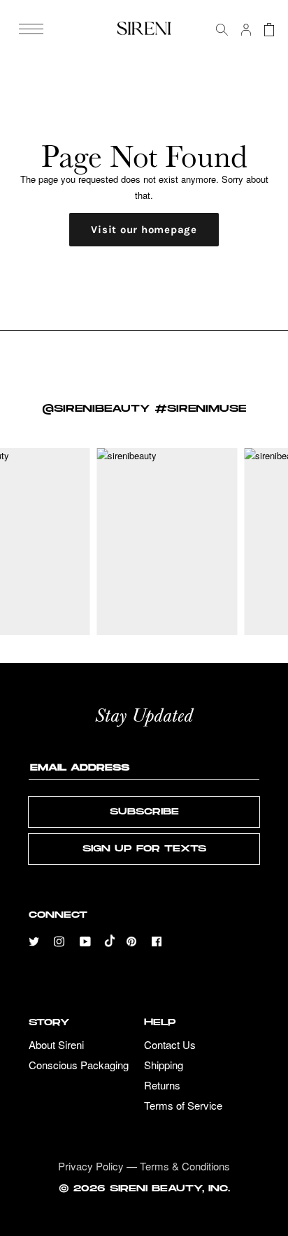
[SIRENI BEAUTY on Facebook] (158, 939)
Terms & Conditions (185, 1166)
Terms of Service (183, 1105)
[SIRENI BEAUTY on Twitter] (36, 939)
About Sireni (56, 1045)
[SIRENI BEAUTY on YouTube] (86, 939)
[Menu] (31, 29)
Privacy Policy (91, 1166)
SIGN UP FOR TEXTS (144, 848)
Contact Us (170, 1045)
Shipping (163, 1065)
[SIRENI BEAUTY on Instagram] (61, 939)
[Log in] (241, 30)
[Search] (217, 30)
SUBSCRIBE (144, 811)
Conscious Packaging (79, 1065)
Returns (162, 1085)
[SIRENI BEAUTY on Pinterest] (133, 939)
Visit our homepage (144, 229)
